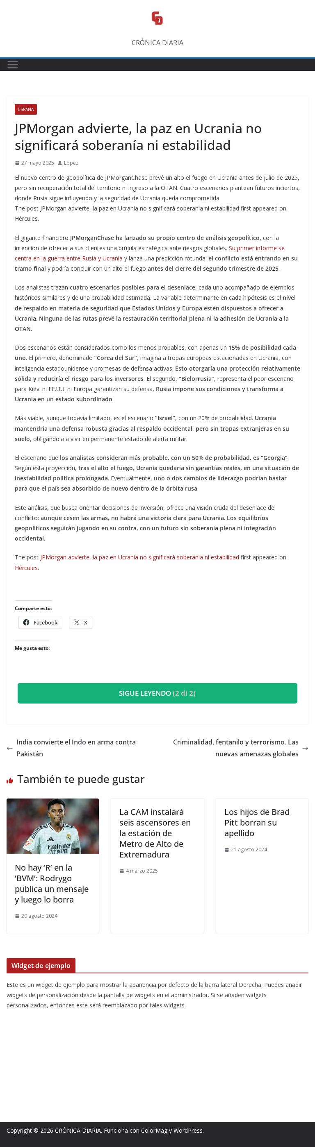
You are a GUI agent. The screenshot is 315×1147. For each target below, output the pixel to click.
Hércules (26, 568)
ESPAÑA (26, 109)
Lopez (71, 162)
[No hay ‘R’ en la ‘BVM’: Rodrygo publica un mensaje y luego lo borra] (53, 804)
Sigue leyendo (157, 693)
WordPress (188, 1130)
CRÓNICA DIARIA (78, 1130)
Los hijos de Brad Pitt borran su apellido (257, 822)
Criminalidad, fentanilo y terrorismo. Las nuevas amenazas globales (236, 748)
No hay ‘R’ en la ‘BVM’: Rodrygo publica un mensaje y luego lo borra (52, 883)
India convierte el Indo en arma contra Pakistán (76, 748)
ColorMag (154, 1130)
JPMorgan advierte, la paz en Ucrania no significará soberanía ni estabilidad (139, 557)
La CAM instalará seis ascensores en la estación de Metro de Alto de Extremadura (155, 833)
